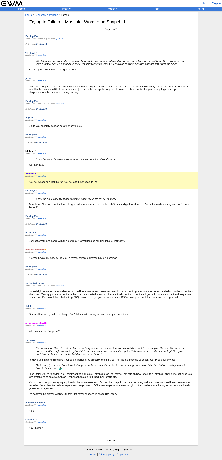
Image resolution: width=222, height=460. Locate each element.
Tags (156, 8)
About (93, 454)
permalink (60, 39)
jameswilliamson (35, 402)
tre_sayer (30, 52)
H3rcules (30, 232)
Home (22, 8)
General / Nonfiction (47, 14)
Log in (206, 3)
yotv (28, 78)
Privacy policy (107, 454)
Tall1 (28, 306)
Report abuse (124, 454)
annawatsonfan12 (36, 323)
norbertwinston (34, 283)
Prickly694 (31, 36)
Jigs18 (29, 117)
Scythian (30, 173)
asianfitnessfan (34, 249)
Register (216, 3)
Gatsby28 (31, 419)
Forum (200, 8)
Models (112, 8)
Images (66, 8)
